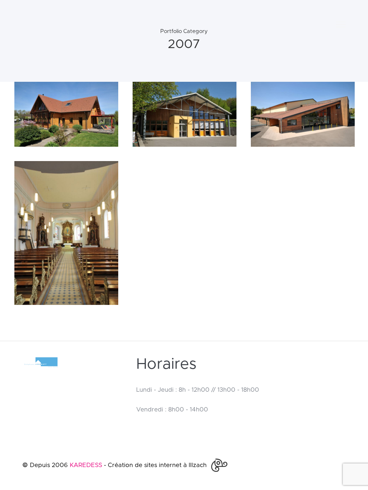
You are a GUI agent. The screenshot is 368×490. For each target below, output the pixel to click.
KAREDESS (86, 465)
